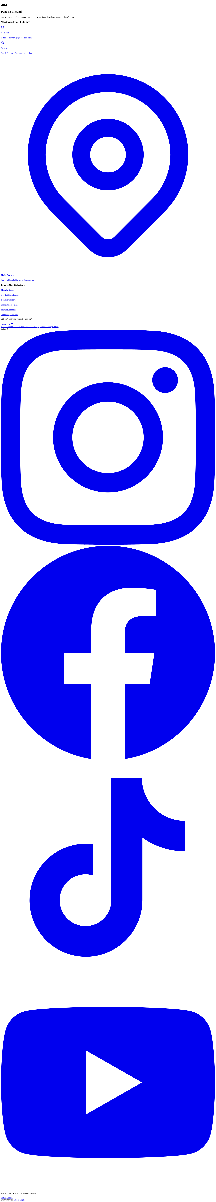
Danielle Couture (13, 327)
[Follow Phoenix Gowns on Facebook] (108, 759)
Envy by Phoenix (41, 327)
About (3, 327)
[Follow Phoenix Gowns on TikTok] (108, 974)
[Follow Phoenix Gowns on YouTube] (108, 1189)
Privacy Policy (6, 1197)
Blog (50, 327)
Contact (55, 327)
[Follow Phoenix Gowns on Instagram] (108, 544)
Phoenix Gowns (27, 327)
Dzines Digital (19, 1200)
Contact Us (5, 324)
